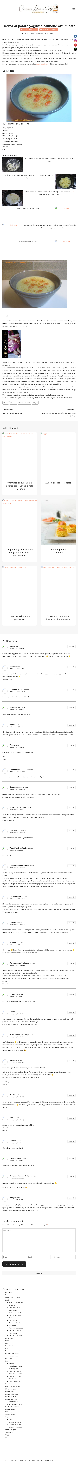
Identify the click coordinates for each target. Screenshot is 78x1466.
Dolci (7, 1300)
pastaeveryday (15, 707)
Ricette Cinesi (13, 1401)
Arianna (13, 1141)
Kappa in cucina (16, 787)
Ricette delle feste (11, 1394)
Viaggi (7, 1435)
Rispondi (71, 646)
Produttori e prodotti (12, 1386)
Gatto (7, 1341)
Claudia (13, 922)
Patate (5, 403)
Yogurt (35, 403)
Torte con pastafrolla (16, 1328)
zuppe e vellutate (42, 64)
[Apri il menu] (73, 9)
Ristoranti (8, 1412)
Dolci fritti (12, 1318)
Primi (7, 1361)
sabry (12, 1197)
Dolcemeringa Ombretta (19, 963)
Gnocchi (12, 1363)
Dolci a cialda (13, 1310)
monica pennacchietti (18, 807)
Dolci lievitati (13, 1320)
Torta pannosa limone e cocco (13, 411)
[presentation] (19, 455)
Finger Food (9, 1338)
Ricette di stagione (11, 1396)
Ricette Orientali (11, 1399)
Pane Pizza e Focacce (12, 1353)
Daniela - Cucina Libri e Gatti (33, 33)
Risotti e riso (13, 1379)
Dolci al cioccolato (15, 1313)
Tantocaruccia (15, 896)
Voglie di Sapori (16, 1158)
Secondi (8, 1417)
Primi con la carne (15, 1374)
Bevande (8, 1295)
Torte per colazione (15, 1335)
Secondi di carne (15, 1422)
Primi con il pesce (49, 29)
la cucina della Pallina (18, 769)
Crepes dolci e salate (12, 1297)
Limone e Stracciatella (19, 865)
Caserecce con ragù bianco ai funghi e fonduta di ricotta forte (58, 413)
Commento (7, 1230)
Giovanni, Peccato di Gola (20, 1176)
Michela (13, 1060)
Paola (12, 1095)
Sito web (57, 1257)
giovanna (13, 994)
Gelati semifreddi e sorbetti (18, 1323)
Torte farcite (13, 1333)
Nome (6, 1257)
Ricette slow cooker (12, 1407)
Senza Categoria (11, 1429)
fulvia (12, 725)
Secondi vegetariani (16, 1427)
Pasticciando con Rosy (19, 1035)
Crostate (12, 1305)
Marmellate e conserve (13, 1351)
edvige (12, 1012)
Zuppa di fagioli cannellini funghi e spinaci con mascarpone (19, 552)
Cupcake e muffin (15, 1307)
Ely (11, 646)
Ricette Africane (10, 1389)
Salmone (13, 403)
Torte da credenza (15, 1330)
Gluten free (9, 1343)
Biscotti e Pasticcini (16, 1302)
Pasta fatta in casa (15, 1366)
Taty (11, 745)
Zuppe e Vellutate (29, 29)
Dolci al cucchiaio (15, 1315)
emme (12, 1118)
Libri (6, 1348)
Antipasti (8, 1292)
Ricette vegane (10, 1409)
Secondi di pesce (15, 1424)
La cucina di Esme (17, 689)
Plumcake (12, 1325)
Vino (6, 1437)
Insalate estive (10, 1346)
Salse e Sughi (10, 1414)
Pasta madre (13, 1356)
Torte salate (9, 1432)
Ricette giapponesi (15, 1404)
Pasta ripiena (13, 1368)
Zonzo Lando (15, 830)
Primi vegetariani (15, 1376)
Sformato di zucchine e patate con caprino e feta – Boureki (19, 486)
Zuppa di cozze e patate (58, 483)
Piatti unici (9, 1358)
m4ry (12, 666)
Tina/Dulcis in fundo (18, 848)
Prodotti (8, 1384)
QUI (72, 192)
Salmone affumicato (24, 403)
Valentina (13, 943)
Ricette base (9, 1391)
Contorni (12, 1419)
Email (30, 1257)
